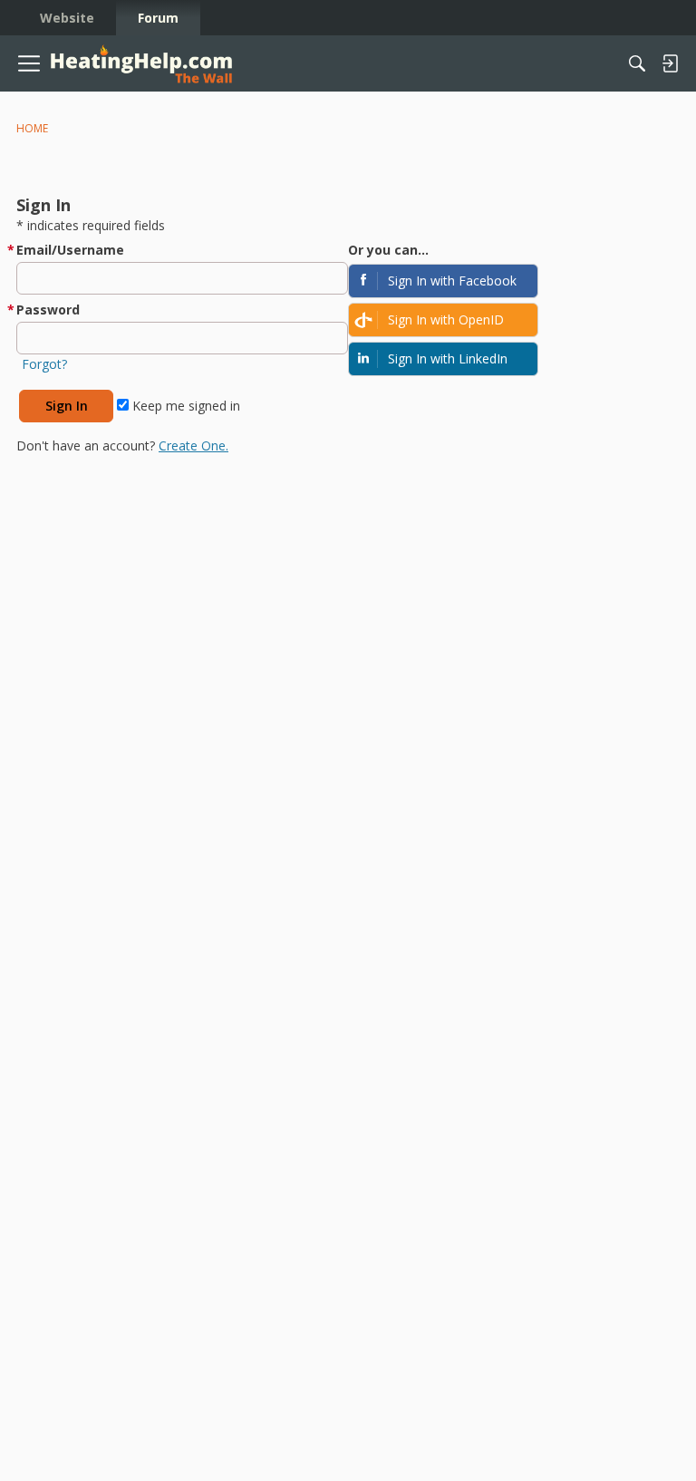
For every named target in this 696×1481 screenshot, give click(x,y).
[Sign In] (669, 63)
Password (48, 309)
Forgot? (44, 364)
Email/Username (70, 249)
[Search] (637, 63)
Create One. (193, 445)
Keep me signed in (184, 405)
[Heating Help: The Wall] (141, 64)
